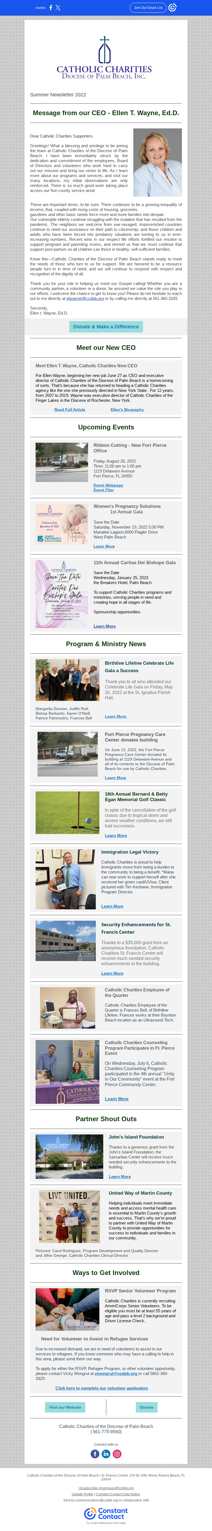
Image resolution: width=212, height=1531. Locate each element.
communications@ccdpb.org (96, 1500)
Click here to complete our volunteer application (101, 1388)
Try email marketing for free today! (106, 1523)
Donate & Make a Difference (106, 326)
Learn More (104, 546)
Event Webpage (108, 485)
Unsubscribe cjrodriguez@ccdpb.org (106, 1488)
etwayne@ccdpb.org (85, 298)
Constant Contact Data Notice (118, 1494)
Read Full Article (69, 409)
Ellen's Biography (127, 409)
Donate (146, 1407)
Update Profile (82, 1494)
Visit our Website (65, 1407)
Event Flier (104, 490)
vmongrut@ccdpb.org (116, 1373)
